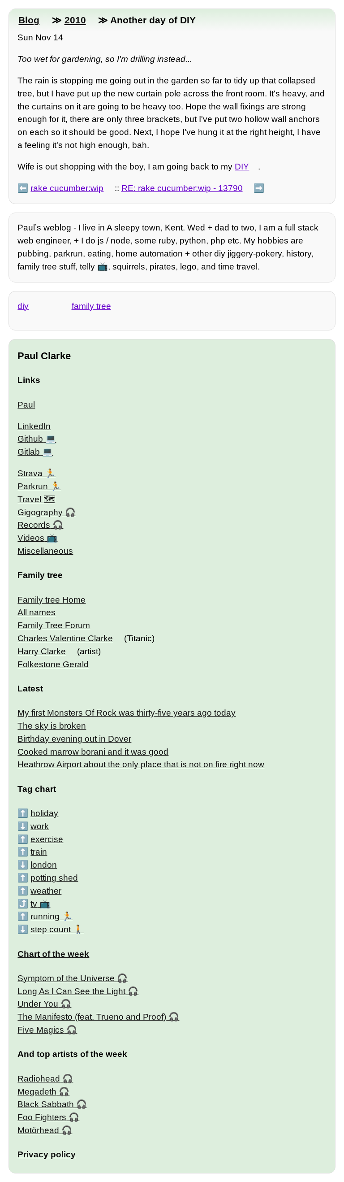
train (38, 851)
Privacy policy (46, 1154)
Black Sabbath (45, 1104)
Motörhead (38, 1130)
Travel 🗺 (36, 499)
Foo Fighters (41, 1117)
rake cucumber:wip (66, 188)
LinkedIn (34, 426)
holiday (44, 813)
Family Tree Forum (53, 625)
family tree (91, 306)
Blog (28, 20)
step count (50, 929)
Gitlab (28, 451)
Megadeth (36, 1091)
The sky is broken (51, 725)
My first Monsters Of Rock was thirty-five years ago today (126, 712)
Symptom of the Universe (66, 978)
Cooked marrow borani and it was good (92, 751)
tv (33, 903)
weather (45, 890)
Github (30, 438)
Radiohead (38, 1078)
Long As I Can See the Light (71, 991)
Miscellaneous (45, 551)
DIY (242, 166)
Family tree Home (51, 599)
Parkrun (32, 486)
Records (33, 525)
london (43, 864)
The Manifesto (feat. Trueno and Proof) (91, 1016)
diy (23, 306)
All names (36, 612)
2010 (75, 20)
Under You (37, 1003)
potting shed (54, 877)
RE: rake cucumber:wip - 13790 (182, 188)
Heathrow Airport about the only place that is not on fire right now (140, 764)
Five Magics (40, 1029)
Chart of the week (53, 954)
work (39, 826)
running (45, 916)
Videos (30, 538)
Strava (30, 473)
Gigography (40, 512)
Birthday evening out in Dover (74, 738)
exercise (46, 839)
